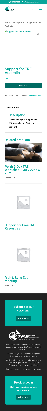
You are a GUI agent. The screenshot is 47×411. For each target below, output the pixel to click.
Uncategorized (18, 22)
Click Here (23, 318)
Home (7, 22)
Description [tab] (13, 107)
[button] (38, 34)
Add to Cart (23, 85)
